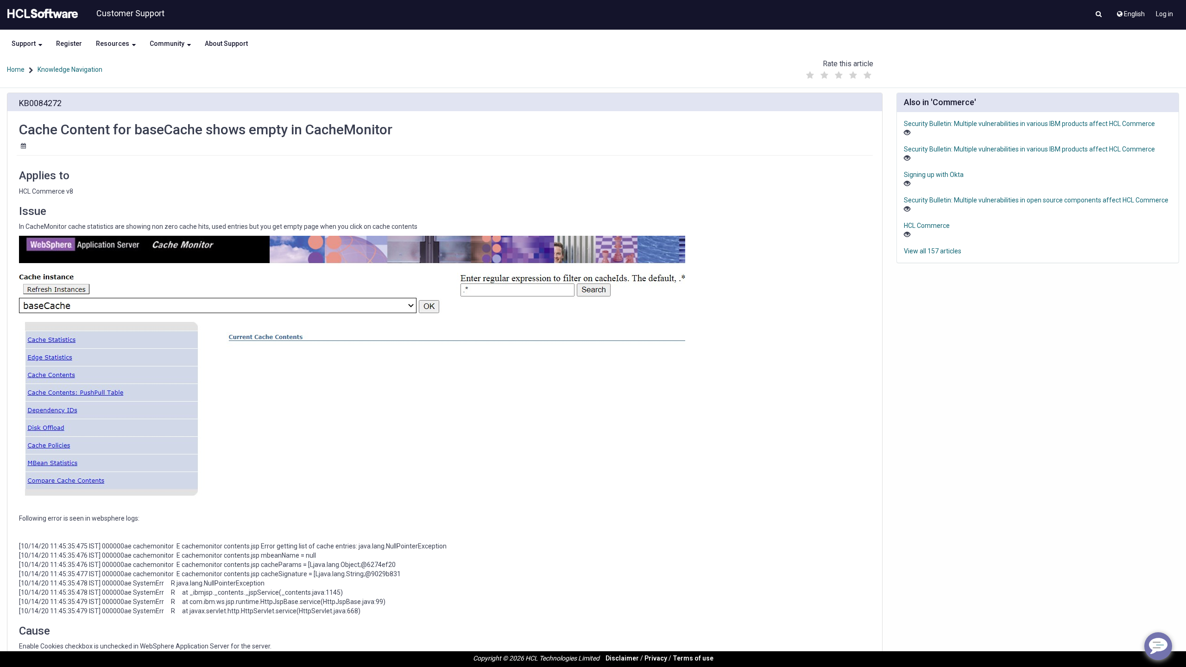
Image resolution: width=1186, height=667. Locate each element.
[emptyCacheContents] (352, 372)
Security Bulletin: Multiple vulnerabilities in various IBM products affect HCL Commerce (1029, 123)
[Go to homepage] (41, 14)
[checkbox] (810, 75)
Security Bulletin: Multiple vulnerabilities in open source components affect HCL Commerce (1036, 200)
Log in (1164, 14)
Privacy (655, 658)
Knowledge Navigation (70, 69)
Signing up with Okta (934, 174)
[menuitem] (1130, 11)
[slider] (839, 73)
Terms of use (693, 658)
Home (16, 69)
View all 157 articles (932, 251)
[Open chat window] (1158, 646)
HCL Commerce (927, 225)
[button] (1098, 15)
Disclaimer (622, 658)
